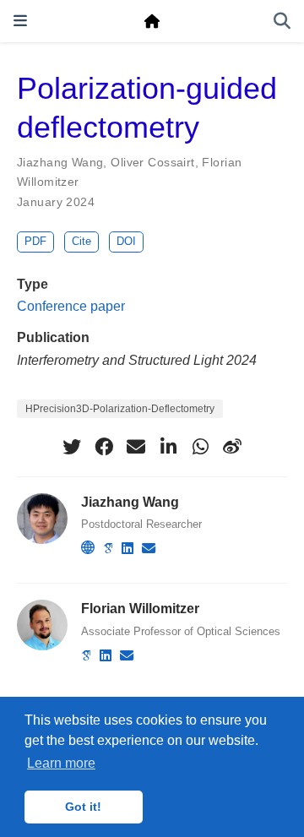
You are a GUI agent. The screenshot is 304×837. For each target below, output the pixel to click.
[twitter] (71, 446)
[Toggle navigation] (20, 20)
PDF (35, 241)
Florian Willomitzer (140, 608)
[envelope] (136, 446)
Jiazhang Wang (60, 162)
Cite (81, 241)
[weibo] (232, 446)
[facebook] (104, 446)
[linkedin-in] (168, 446)
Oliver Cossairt (152, 162)
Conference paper (71, 305)
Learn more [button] (61, 763)
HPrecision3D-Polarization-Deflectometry (119, 409)
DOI (126, 241)
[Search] (282, 21)
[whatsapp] (200, 446)
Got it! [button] (83, 806)
